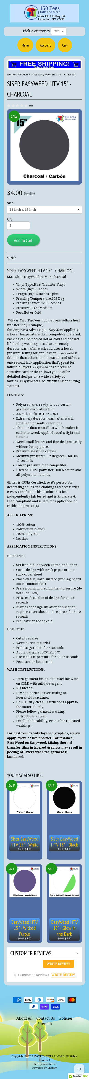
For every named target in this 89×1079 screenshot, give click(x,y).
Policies (66, 1018)
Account (45, 45)
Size (10, 203)
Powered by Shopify (44, 1067)
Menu (25, 45)
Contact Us (45, 1018)
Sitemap (44, 1024)
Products (23, 74)
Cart (65, 45)
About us (24, 1018)
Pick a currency (36, 31)
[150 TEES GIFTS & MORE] (44, 19)
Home (11, 74)
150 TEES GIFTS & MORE (49, 1056)
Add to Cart (23, 240)
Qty (9, 219)
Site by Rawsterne (45, 1064)
